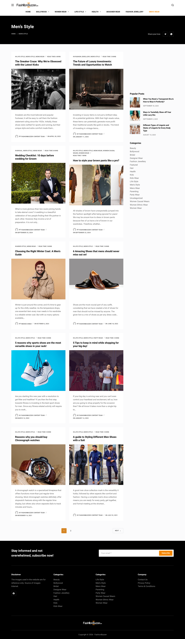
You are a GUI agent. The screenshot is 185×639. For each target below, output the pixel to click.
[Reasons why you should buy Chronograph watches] (38, 464)
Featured (134, 165)
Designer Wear (136, 158)
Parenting (134, 191)
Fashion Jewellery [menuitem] (134, 12)
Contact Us (142, 579)
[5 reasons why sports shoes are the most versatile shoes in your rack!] (38, 370)
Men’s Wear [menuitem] (154, 12)
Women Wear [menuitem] (60, 12)
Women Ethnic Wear (139, 205)
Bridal (19, 151)
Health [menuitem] (95, 12)
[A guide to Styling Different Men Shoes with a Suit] (96, 464)
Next (117, 530)
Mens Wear (40, 56)
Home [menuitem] (28, 12)
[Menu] (12, 5)
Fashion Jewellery (82, 56)
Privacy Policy (144, 583)
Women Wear (84, 153)
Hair (132, 168)
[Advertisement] (152, 69)
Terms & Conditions (146, 586)
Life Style (21, 56)
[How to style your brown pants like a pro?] (96, 185)
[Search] (173, 5)
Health (133, 171)
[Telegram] (165, 34)
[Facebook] (13, 593)
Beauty (133, 148)
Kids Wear (134, 178)
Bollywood (134, 151)
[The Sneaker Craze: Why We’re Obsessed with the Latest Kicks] (38, 89)
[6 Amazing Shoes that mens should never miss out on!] (96, 279)
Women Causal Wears (139, 201)
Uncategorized (136, 198)
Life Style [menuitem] (79, 12)
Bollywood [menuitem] (41, 12)
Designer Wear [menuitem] (113, 12)
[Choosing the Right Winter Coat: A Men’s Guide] (38, 279)
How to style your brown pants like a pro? (96, 160)
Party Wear (98, 338)
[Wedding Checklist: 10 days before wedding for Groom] (38, 183)
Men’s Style (101, 583)
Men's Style (30, 56)
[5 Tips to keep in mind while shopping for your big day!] (96, 370)
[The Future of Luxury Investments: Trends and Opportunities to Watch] (96, 89)
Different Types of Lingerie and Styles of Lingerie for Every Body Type (157, 128)
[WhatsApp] (171, 34)
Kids (132, 175)
